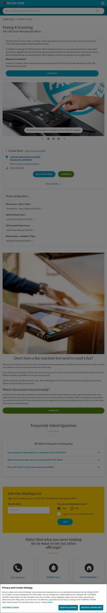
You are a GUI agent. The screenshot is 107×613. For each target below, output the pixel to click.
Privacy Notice (47, 602)
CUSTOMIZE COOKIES (10, 607)
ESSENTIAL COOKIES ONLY (91, 607)
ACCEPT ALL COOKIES (68, 607)
